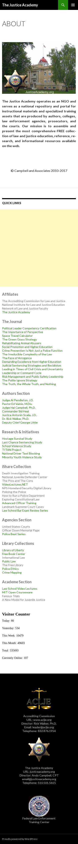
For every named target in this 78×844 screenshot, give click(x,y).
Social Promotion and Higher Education (27, 347)
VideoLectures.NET (15, 484)
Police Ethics (10, 568)
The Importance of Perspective (22, 332)
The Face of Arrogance (17, 358)
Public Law (9, 561)
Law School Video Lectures (19, 588)
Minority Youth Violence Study (22, 457)
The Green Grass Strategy (19, 339)
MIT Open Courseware (17, 592)
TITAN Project (11, 449)
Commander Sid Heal (15, 411)
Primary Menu (73, 5)
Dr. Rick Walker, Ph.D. (15, 418)
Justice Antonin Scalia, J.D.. (19, 415)
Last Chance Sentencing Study (22, 442)
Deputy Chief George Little (20, 422)
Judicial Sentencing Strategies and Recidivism (31, 365)
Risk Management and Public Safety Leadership (32, 376)
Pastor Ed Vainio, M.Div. (17, 404)
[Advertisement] (39, 248)
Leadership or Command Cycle (21, 373)
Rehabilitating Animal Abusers (21, 343)
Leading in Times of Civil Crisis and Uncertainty (32, 369)
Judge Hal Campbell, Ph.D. (19, 407)
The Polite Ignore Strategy (19, 380)
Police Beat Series (14, 534)
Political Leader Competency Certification (29, 328)
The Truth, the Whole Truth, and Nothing (29, 384)
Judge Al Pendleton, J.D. (17, 400)
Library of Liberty (13, 550)
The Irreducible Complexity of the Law (27, 354)
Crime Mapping (12, 572)
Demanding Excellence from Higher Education (31, 361)
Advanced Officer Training (19, 503)
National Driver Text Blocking (21, 453)
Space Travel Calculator (17, 335)
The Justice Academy (20, 5)
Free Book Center (13, 554)
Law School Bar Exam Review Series (25, 510)
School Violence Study (16, 446)
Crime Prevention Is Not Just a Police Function (32, 350)
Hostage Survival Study (17, 438)
